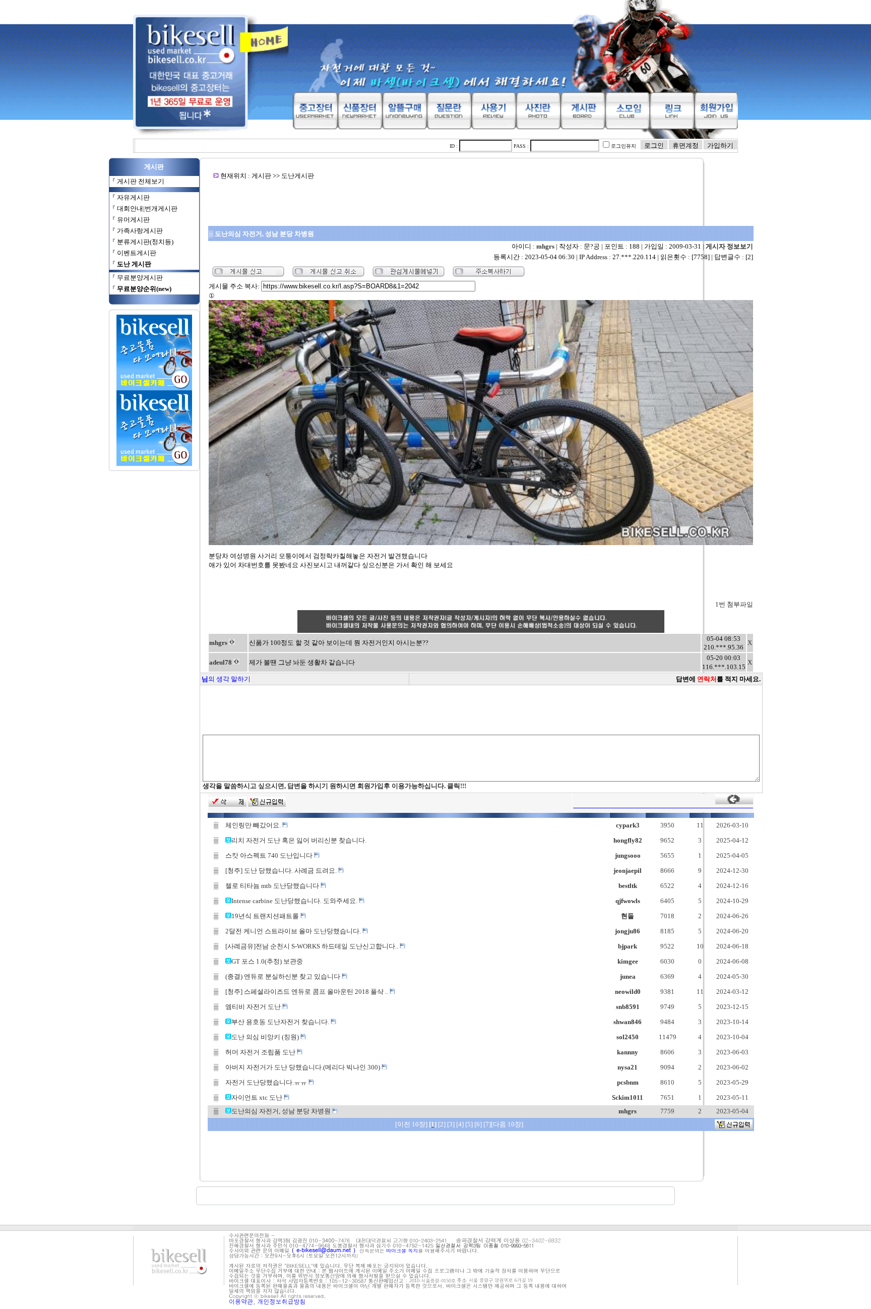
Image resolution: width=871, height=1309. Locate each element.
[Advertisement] (480, 202)
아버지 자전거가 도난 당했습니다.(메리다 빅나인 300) (303, 1067)
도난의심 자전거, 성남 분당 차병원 (281, 1111)
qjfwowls (627, 901)
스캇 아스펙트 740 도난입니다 (269, 855)
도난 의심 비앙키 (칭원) (265, 1037)
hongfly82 (627, 840)
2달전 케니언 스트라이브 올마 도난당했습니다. (293, 931)
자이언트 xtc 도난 (257, 1097)
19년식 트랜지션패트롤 (265, 916)
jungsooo (628, 855)
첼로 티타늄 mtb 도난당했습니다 (273, 885)
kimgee (627, 961)
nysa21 (627, 1067)
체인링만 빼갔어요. (253, 825)
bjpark (627, 946)
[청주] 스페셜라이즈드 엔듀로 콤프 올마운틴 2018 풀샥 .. (307, 991)
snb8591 (628, 1006)
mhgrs (545, 246)
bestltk (627, 885)
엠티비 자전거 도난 (253, 1006)
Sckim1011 (627, 1097)
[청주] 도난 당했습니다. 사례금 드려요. (281, 870)
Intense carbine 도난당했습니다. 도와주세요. (295, 901)
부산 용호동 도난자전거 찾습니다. (281, 1022)
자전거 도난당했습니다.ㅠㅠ (266, 1082)
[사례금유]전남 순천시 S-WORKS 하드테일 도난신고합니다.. (312, 946)
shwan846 (627, 1022)
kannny (627, 1052)
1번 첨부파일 (734, 604)
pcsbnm (628, 1082)
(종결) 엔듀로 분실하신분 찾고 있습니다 (283, 976)
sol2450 (627, 1037)
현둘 (627, 916)
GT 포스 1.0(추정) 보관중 (267, 961)
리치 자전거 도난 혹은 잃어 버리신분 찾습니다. (298, 840)
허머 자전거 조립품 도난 (261, 1052)
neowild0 (628, 991)
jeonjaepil (627, 870)
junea (628, 976)
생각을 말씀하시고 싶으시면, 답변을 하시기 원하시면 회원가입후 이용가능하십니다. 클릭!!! (334, 786)
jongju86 (627, 931)
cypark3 (628, 825)
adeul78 (220, 662)
